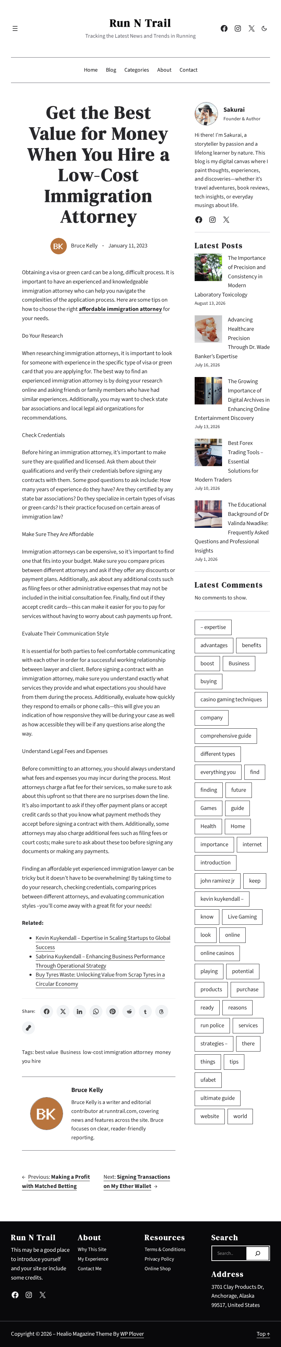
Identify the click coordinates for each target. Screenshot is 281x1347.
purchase (247, 989)
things (207, 1062)
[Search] (257, 1253)
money (163, 1052)
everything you (218, 772)
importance (214, 844)
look (205, 935)
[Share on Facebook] (46, 1011)
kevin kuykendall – (222, 899)
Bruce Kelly (84, 246)
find (254, 772)
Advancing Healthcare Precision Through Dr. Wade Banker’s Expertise (232, 338)
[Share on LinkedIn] (79, 1011)
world (240, 1116)
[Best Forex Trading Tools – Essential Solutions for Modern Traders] (208, 454)
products (211, 989)
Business (70, 1052)
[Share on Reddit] (128, 1011)
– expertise (213, 627)
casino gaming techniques (231, 699)
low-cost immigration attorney (118, 1052)
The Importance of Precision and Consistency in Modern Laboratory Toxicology (230, 276)
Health (208, 826)
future (238, 790)
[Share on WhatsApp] (95, 1011)
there (248, 1044)
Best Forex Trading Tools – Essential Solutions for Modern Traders (229, 461)
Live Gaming (242, 917)
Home (238, 826)
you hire (31, 1061)
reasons (237, 1008)
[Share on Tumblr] (145, 1011)
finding (208, 790)
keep (254, 881)
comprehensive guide (225, 736)
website (209, 1116)
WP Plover (132, 1334)
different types (217, 754)
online (232, 935)
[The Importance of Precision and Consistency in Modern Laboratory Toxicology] (208, 269)
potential (243, 971)
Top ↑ (263, 1334)
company (211, 718)
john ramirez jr (217, 881)
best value (46, 1052)
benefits (251, 645)
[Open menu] (15, 28)
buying (208, 681)
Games (208, 808)
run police (212, 1025)
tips (234, 1062)
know (206, 917)
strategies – (214, 1044)
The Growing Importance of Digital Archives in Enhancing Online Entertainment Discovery (232, 399)
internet (252, 844)
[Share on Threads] (161, 1011)
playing (209, 971)
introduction (215, 863)
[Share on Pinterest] (112, 1011)
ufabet (208, 1080)
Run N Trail (140, 23)
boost (207, 663)
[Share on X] (63, 1011)
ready (207, 1008)
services (248, 1025)
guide (237, 808)
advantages (214, 645)
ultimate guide (217, 1098)
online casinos (217, 953)
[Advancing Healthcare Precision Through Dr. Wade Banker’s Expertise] (208, 330)
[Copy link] (28, 1027)
